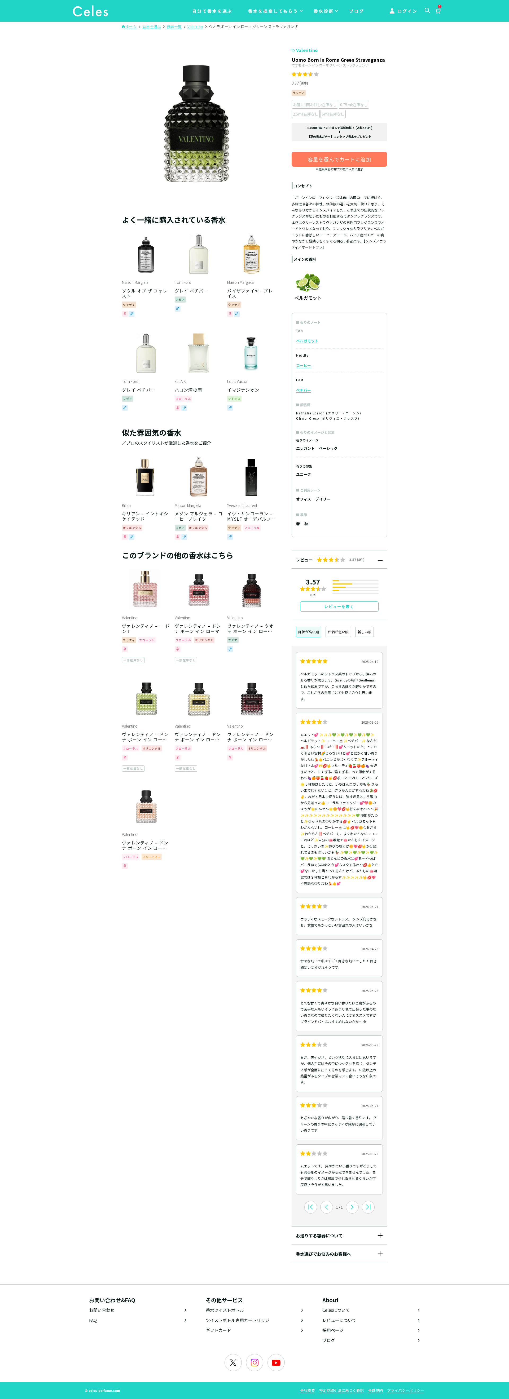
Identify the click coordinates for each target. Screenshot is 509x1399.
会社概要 (307, 1390)
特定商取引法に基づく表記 (341, 1390)
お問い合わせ (102, 1310)
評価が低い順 (338, 631)
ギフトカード (218, 1330)
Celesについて (336, 1310)
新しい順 (364, 631)
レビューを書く (339, 606)
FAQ (93, 1320)
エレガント (305, 448)
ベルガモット (307, 340)
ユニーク (303, 474)
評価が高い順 (308, 631)
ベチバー (303, 390)
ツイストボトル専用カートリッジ (237, 1320)
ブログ (356, 11)
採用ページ (333, 1330)
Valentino (307, 50)
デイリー (322, 499)
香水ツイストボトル (225, 1310)
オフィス (303, 499)
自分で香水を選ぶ (212, 11)
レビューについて (339, 1320)
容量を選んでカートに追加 (339, 159)
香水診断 (324, 11)
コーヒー (303, 365)
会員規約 (375, 1390)
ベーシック (328, 448)
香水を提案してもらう (273, 11)
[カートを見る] (438, 11)
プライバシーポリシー (405, 1390)
